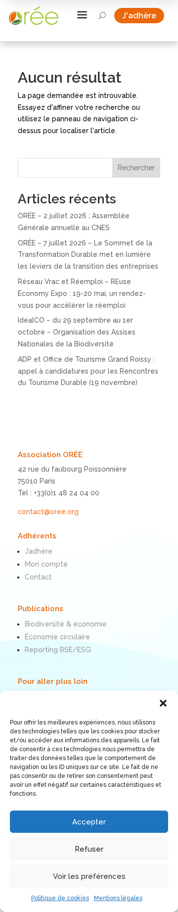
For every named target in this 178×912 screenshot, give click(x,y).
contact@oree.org (48, 512)
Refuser (89, 849)
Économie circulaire (57, 637)
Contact (38, 577)
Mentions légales (118, 898)
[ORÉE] (33, 15)
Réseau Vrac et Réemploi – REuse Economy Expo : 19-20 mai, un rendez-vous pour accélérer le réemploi (82, 293)
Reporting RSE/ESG (58, 650)
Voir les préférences (89, 876)
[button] (163, 703)
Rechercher (136, 168)
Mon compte (46, 564)
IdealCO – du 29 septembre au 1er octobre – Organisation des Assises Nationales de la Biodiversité (76, 332)
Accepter (89, 821)
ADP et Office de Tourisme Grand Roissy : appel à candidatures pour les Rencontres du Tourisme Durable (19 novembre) (88, 371)
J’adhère (38, 551)
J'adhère (143, 15)
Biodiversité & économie (66, 624)
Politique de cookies (60, 898)
